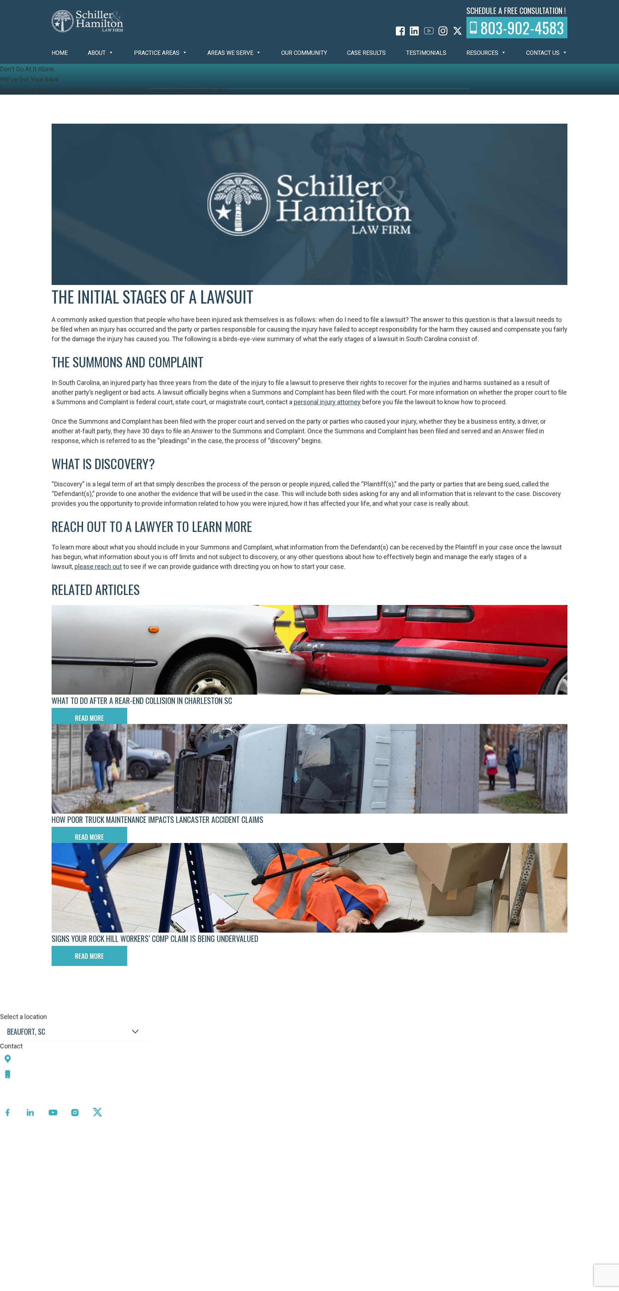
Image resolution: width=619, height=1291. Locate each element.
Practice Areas (156, 52)
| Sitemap (222, 1285)
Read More (89, 718)
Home (60, 52)
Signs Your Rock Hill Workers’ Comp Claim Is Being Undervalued (155, 938)
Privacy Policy (187, 1285)
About (97, 52)
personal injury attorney (327, 402)
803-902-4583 (522, 27)
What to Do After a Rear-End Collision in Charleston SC (142, 700)
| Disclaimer (253, 1285)
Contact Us (543, 52)
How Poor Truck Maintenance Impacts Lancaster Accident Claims (157, 819)
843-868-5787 (40, 1074)
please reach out (98, 566)
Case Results (366, 52)
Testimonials (426, 52)
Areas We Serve (230, 52)
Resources (482, 52)
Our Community (304, 52)
